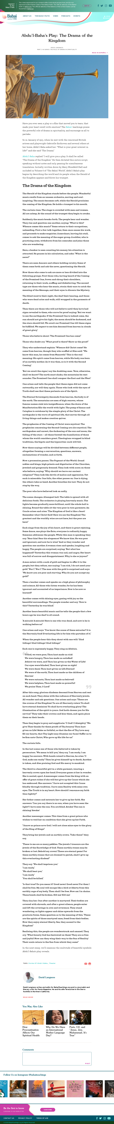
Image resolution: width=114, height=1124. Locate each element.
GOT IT (86, 6)
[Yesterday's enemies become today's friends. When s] (57, 1088)
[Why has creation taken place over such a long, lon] (95, 1088)
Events (77, 16)
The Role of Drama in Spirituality (63, 50)
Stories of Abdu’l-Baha (38, 963)
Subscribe (48, 1110)
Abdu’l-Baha (28, 156)
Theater (52, 963)
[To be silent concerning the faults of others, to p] (76, 1088)
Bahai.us (30, 9)
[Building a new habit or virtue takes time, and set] (18, 1088)
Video (55, 16)
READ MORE (28, 997)
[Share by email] (86, 963)
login (107, 16)
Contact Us (9, 1118)
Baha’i (69, 127)
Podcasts (65, 16)
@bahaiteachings (37, 1074)
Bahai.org (28, 6)
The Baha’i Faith (42, 16)
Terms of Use (42, 1118)
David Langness (47, 977)
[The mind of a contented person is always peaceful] (37, 1088)
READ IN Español (99, 53)
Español (108, 18)
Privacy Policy (25, 1118)
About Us (27, 16)
